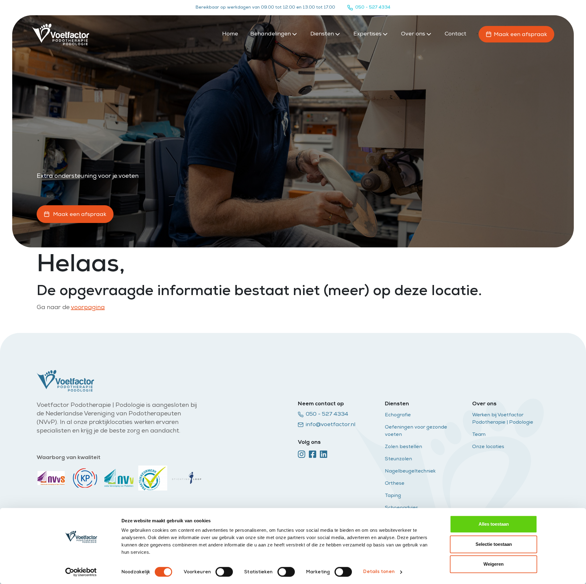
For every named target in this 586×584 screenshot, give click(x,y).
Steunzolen (399, 459)
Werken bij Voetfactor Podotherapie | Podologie (503, 419)
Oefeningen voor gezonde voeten (416, 431)
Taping (393, 496)
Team (479, 435)
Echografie (398, 415)
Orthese (394, 483)
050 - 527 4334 (372, 7)
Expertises (367, 34)
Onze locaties (488, 447)
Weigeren (493, 564)
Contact (455, 34)
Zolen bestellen (403, 447)
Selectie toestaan (494, 544)
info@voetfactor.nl (331, 425)
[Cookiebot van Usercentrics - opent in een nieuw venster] (81, 572)
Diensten (322, 34)
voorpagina (88, 308)
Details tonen (378, 572)
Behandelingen (270, 34)
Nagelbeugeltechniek (410, 471)
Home (230, 34)
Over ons (413, 34)
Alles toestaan (494, 524)
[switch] (224, 572)
